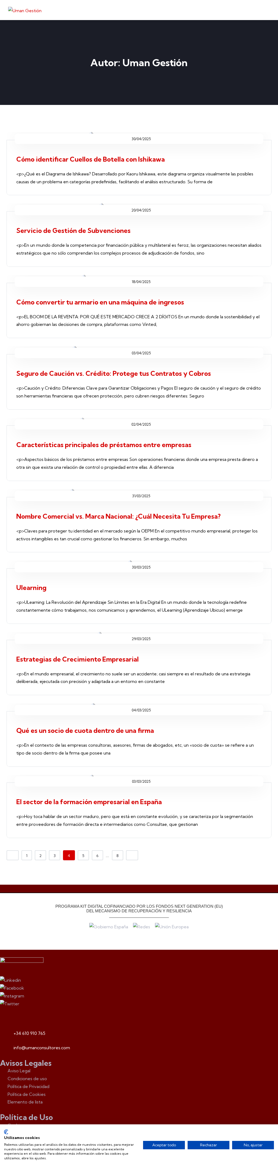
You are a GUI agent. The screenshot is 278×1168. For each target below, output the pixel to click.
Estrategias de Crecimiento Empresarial (77, 659)
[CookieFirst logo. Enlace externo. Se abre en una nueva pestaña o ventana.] (6, 1132)
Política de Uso (26, 1117)
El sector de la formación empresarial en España (89, 802)
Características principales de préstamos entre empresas (103, 445)
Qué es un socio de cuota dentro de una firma (85, 730)
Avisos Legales (26, 1063)
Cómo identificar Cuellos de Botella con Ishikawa (90, 159)
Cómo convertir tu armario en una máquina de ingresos (100, 302)
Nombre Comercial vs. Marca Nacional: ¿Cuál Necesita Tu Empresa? (119, 516)
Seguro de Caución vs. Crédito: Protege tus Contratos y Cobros (113, 373)
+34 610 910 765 (29, 1033)
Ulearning (31, 587)
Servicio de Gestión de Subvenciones (73, 230)
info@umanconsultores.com (42, 1047)
